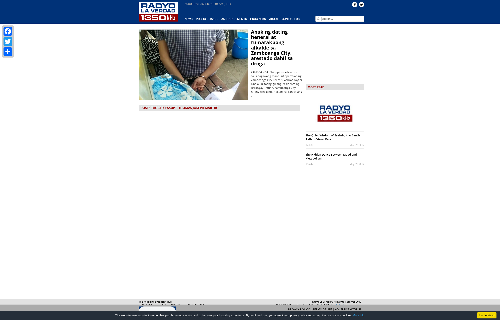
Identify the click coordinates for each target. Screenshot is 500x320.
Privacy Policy (299, 309)
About (274, 19)
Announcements (234, 19)
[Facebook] (8, 31)
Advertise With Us (348, 309)
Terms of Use (323, 309)
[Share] (8, 52)
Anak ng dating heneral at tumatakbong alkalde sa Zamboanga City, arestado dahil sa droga (272, 47)
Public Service (207, 19)
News (189, 19)
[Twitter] (8, 41)
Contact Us (291, 19)
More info (358, 315)
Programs (258, 19)
